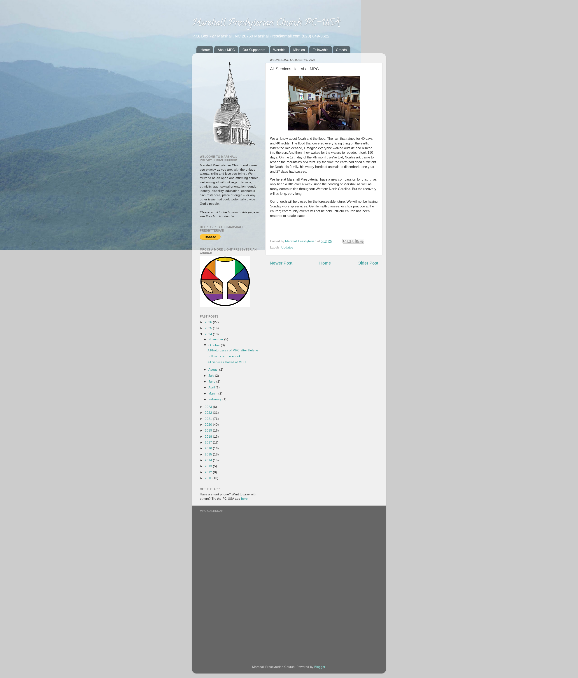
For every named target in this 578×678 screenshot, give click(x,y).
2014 (209, 460)
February (215, 399)
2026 (209, 322)
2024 (209, 334)
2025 (209, 328)
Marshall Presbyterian (301, 241)
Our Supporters (253, 50)
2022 (209, 412)
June (212, 381)
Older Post (368, 263)
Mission (299, 50)
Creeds (341, 50)
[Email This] (345, 241)
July (211, 375)
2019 (209, 430)
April (212, 387)
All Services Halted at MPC (226, 362)
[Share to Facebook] (357, 241)
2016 (209, 448)
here (244, 498)
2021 (209, 418)
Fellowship (320, 50)
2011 (208, 478)
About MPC (226, 50)
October (214, 345)
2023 (209, 407)
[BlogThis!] (349, 241)
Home (205, 50)
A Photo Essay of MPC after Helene (232, 350)
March (213, 393)
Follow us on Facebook (224, 356)
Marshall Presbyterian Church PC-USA (266, 23)
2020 (209, 424)
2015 (209, 454)
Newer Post (281, 263)
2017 (209, 442)
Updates (287, 247)
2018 (209, 436)
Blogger (319, 667)
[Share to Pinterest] (362, 241)
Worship (279, 50)
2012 (209, 472)
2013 (209, 466)
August (213, 369)
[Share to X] (353, 241)
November (216, 339)
